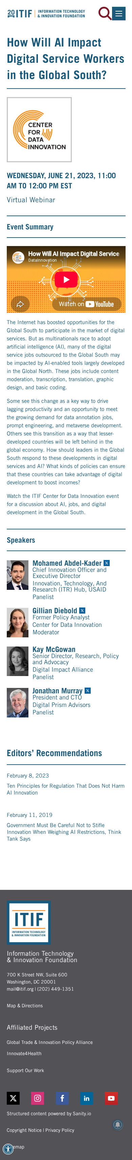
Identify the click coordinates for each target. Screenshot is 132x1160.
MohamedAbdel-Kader (67, 563)
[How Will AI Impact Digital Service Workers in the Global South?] (39, 129)
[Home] (46, 13)
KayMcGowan (53, 649)
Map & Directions (25, 1005)
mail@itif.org (20, 989)
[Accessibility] (8, 1149)
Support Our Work (25, 1070)
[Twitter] (13, 1098)
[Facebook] (66, 1098)
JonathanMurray (57, 690)
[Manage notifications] (117, 1124)
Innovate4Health (24, 1053)
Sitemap (15, 1146)
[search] (105, 13)
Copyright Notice (24, 1130)
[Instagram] (41, 1098)
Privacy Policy (59, 1130)
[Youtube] (115, 1098)
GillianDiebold (54, 610)
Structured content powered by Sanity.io (49, 1113)
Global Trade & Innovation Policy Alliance (50, 1042)
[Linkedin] (90, 1098)
